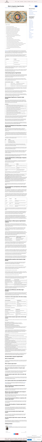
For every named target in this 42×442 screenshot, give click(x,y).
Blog (29, 31)
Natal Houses (30, 34)
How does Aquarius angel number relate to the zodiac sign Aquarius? (14, 40)
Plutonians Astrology (31, 12)
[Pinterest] (17, 434)
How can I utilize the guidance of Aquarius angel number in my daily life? (14, 45)
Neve (5, 441)
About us (32, 1)
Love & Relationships (31, 33)
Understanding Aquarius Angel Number (10, 26)
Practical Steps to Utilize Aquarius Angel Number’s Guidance (12, 31)
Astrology (18, 1)
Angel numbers (6, 50)
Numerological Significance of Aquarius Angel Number (11, 27)
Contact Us (35, 1)
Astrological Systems (31, 27)
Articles (16, 1)
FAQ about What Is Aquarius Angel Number (10, 36)
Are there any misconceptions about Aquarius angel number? (13, 46)
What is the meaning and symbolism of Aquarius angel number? (13, 39)
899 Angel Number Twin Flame (32, 14)
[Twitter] (14, 434)
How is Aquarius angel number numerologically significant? (13, 41)
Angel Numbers (21, 1)
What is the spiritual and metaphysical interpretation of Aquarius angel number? (15, 42)
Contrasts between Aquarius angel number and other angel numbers (13, 35)
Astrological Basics (15, 438)
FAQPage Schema (8, 48)
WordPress (10, 441)
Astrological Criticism (20, 438)
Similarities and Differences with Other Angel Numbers (11, 33)
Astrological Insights (25, 438)
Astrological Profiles (31, 26)
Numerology (25, 1)
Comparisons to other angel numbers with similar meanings (13, 34)
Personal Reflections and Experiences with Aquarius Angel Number (13, 30)
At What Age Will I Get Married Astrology (33, 11)
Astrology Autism (30, 10)
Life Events (30, 32)
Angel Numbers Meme (31, 13)
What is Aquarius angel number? (10, 38)
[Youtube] (16, 434)
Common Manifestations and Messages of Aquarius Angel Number (13, 29)
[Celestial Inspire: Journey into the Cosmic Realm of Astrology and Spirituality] (7, 2)
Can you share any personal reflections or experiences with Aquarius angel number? (15, 44)
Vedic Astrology (29, 1)
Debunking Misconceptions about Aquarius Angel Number (12, 32)
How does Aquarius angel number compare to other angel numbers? (14, 47)
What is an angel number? (9, 37)
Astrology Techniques (31, 30)
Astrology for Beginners (31, 29)
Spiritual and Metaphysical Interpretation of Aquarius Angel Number (13, 28)
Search (36, 6)
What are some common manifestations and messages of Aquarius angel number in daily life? (16, 43)
